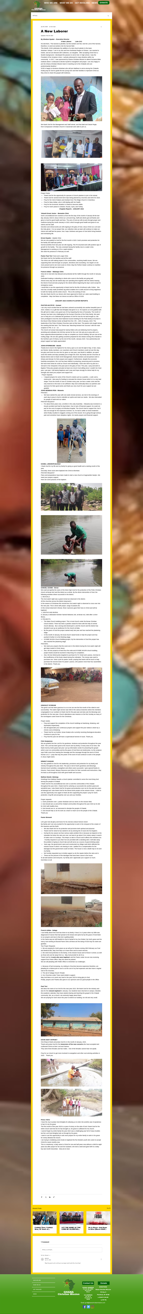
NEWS (35, 1294)
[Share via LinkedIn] (50, 1197)
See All (108, 1208)
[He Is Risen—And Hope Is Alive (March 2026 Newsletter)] (98, 1218)
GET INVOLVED (37, 1289)
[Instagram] (92, 1306)
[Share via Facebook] (41, 1197)
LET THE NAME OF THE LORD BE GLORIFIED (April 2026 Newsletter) (71, 1228)
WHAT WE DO (37, 1285)
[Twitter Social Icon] (88, 1306)
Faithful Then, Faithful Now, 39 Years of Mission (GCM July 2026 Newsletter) (44, 1228)
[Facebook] (84, 1306)
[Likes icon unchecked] (46, 1267)
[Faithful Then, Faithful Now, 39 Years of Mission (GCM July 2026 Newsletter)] (45, 1218)
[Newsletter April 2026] (71, 1218)
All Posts (35, 15)
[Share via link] (54, 1197)
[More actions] (101, 27)
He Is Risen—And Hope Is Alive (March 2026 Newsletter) (97, 1228)
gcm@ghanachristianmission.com (95, 1303)
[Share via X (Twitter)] (46, 1197)
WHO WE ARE (37, 1280)
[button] (108, 15)
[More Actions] (101, 1259)
